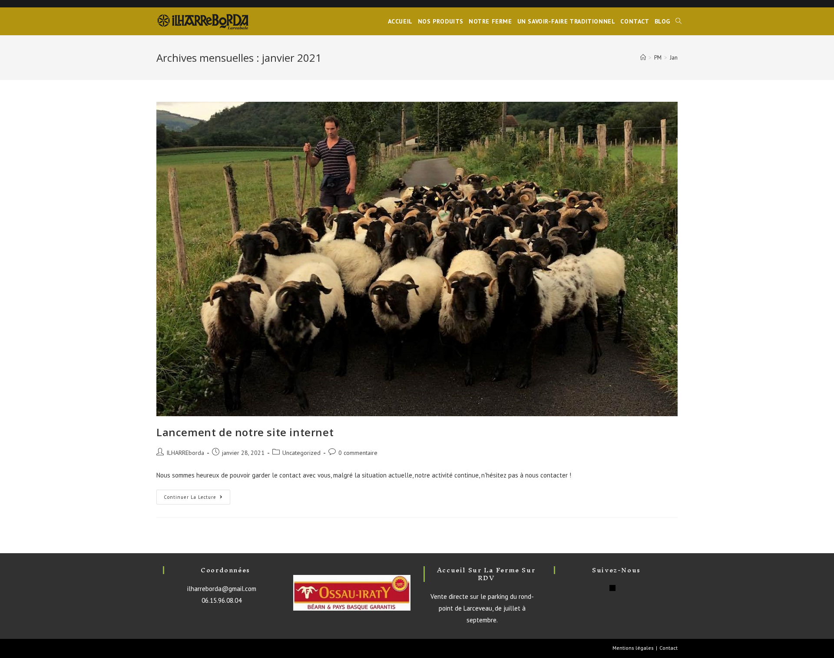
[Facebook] (612, 588)
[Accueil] (643, 57)
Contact (668, 648)
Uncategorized (301, 453)
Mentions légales (633, 648)
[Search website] (678, 21)
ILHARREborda (185, 453)
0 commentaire (357, 453)
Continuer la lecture (190, 497)
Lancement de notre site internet (245, 432)
